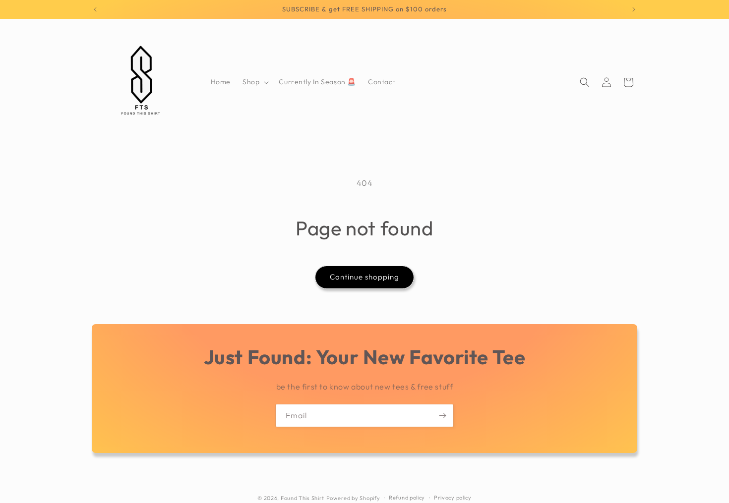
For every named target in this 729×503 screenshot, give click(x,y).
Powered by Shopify (353, 498)
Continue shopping (364, 276)
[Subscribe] (442, 415)
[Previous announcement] (95, 9)
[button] (255, 81)
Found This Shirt (302, 498)
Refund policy (407, 497)
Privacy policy (453, 497)
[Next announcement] (634, 9)
